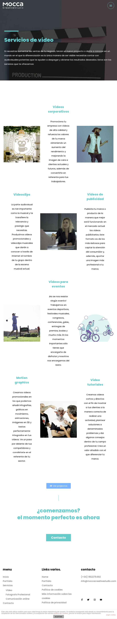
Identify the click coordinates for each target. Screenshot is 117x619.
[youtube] (101, 600)
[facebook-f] (84, 600)
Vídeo (9, 590)
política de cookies (61, 613)
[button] (58, 486)
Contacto (8, 603)
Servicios (8, 585)
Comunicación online (17, 598)
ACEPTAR (58, 617)
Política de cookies (52, 589)
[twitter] (90, 600)
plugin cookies (111, 615)
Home (45, 576)
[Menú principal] (110, 5)
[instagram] (97, 600)
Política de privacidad (54, 602)
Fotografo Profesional (18, 594)
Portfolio (7, 581)
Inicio (6, 576)
